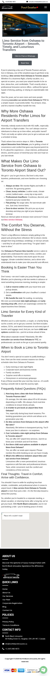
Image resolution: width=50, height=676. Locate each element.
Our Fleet (6, 600)
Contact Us (7, 610)
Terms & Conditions (10, 625)
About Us (6, 592)
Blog (4, 607)
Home (4, 589)
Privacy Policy (8, 622)
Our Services (7, 596)
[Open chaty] (43, 670)
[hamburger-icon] (45, 7)
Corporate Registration (12, 603)
